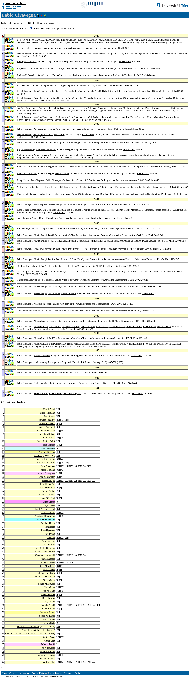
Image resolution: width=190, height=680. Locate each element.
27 (71, 466)
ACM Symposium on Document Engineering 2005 (152, 166)
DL (20, 28)
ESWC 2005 (143, 173)
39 (3, 544)
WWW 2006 (129, 149)
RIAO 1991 (137, 393)
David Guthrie (55, 228)
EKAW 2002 (163, 259)
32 (3, 519)
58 (3, 612)
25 (3, 494)
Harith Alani (36, 210)
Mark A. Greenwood (110, 117)
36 (58, 412)
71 (3, 658)
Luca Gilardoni (88, 326)
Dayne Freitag (70, 187)
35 (58, 420)
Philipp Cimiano (68, 39)
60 (3, 619)
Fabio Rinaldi (149, 326)
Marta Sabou (141, 39)
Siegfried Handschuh (69, 155)
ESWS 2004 (134, 204)
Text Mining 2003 (172, 240)
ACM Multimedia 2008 (118, 85)
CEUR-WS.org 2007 (27, 113)
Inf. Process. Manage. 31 (92, 362)
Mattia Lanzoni (72, 271)
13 (3, 452)
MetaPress (45, 28)
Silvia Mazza (102, 326)
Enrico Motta (104, 155)
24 (66, 466)
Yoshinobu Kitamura (108, 108)
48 (3, 576)
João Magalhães (50, 48)
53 (3, 594)
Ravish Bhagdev (24, 91)
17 (3, 466)
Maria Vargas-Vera (88, 155)
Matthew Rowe (41, 68)
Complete (68, 673)
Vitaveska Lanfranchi (75, 91)
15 (3, 459)
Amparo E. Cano (25, 68)
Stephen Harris (123, 210)
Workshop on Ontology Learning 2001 (137, 310)
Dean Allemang (89, 108)
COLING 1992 (118, 383)
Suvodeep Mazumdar (42, 53)
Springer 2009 (175, 42)
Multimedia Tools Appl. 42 (125, 75)
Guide (25, 28)
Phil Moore (59, 134)
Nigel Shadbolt (162, 210)
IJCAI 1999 (93, 346)
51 (3, 587)
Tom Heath (83, 39)
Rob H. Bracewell (39, 108)
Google (55, 28)
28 (3, 505)
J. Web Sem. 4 (70, 157)
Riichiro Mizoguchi (113, 39)
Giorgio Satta (55, 321)
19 (3, 473)
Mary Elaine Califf (54, 187)
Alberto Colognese (57, 383)
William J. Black (134, 326)
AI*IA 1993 (97, 372)
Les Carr (47, 210)
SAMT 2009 (125, 61)
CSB (36, 28)
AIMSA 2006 (135, 129)
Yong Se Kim (125, 108)
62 (3, 626)
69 (3, 651)
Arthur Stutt (86, 271)
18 (3, 469)
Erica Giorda (40, 372)
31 (58, 462)
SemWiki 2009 (153, 68)
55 (3, 601)
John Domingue (56, 271)
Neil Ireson (22, 187)
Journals (26, 673)
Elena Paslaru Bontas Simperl (162, 39)
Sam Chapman (44, 75)
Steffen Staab (40, 142)
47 (3, 573)
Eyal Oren (128, 39)
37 (62, 420)
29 (3, 509)
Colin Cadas (138, 108)
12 (3, 448)
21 (3, 480)
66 (3, 640)
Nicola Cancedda (42, 355)
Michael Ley (42, 676)
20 (3, 477)
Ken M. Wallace (56, 108)
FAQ (58, 23)
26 (58, 441)
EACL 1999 (132, 338)
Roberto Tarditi (41, 393)
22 (58, 466)
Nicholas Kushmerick (89, 187)
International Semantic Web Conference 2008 (38, 100)
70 (3, 655)
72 (3, 662)
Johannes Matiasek (70, 326)
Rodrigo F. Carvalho (26, 61)
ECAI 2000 (140, 321)
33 (58, 437)
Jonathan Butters (41, 117)
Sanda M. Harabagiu (43, 249)
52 (3, 591)
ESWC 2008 (178, 91)
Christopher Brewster (27, 279)
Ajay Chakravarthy (42, 98)
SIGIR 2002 (146, 286)
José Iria (21, 48)
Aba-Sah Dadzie (61, 53)
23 (58, 409)
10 (58, 430)
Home (5, 673)
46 (3, 569)
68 (3, 648)
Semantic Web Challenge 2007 (96, 120)
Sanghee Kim (23, 108)
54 (3, 598)
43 (62, 477)
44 (66, 537)
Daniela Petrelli (24, 53)
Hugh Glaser (23, 210)
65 (3, 637)
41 (58, 452)
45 (58, 416)
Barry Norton (23, 180)
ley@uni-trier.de (54, 676)
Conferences (15, 673)
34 (3, 526)
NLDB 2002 (134, 279)
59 (3, 616)
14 (62, 430)
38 (66, 420)
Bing (63, 28)
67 (3, 644)
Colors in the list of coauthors (13, 668)
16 (3, 462)
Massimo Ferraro (117, 326)
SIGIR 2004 (122, 218)
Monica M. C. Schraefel (142, 210)
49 (3, 580)
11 (3, 445)
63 (3, 630)
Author (78, 673)
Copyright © (6, 676)
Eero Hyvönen (96, 39)
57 (3, 608)
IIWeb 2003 (153, 235)
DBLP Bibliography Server (41, 23)
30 (58, 469)
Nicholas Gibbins (106, 210)
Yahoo (71, 28)
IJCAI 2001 (116, 304)
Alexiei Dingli (55, 204)
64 (3, 633)
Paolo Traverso (36, 39)
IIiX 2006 (34, 137)
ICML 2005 (173, 187)
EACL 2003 (150, 228)
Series (35, 673)
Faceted (58, 673)
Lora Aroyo (22, 39)
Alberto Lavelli (107, 187)
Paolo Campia (40, 383)
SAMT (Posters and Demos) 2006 (140, 142)
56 (3, 605)
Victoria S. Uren (24, 155)
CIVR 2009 (123, 48)
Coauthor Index (13, 402)
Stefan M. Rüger (57, 85)
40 (58, 459)
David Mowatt (164, 326)
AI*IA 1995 (136, 355)
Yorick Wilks (69, 204)
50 (3, 583)
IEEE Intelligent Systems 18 (142, 249)
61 (3, 623)
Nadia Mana (55, 326)
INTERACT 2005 (169, 194)
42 (62, 459)
